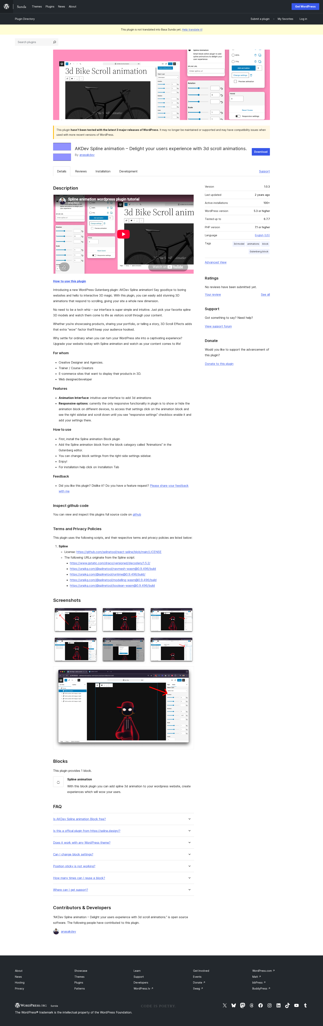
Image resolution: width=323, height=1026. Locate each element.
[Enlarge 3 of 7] (189, 612)
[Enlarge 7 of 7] (189, 671)
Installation (103, 171)
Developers (141, 982)
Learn (137, 970)
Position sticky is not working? (74, 866)
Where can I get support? (70, 890)
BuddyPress (261, 988)
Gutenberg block (259, 251)
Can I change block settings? (73, 854)
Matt (256, 976)
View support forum (218, 326)
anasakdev (87, 155)
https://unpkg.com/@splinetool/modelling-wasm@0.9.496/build (113, 580)
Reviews (81, 171)
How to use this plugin (69, 281)
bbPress (259, 982)
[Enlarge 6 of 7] (189, 641)
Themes (79, 976)
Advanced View (216, 262)
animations (253, 243)
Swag (198, 988)
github (137, 514)
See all (265, 294)
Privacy (19, 988)
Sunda (54, 1005)
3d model (239, 243)
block (265, 243)
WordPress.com (263, 970)
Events (197, 976)
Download (260, 151)
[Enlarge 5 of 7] (141, 641)
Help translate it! (192, 29)
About (18, 970)
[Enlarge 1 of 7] (93, 612)
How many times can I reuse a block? (79, 878)
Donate (199, 982)
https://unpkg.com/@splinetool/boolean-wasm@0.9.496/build (112, 585)
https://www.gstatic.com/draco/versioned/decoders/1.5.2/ (110, 563)
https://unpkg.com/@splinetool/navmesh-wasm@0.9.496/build (113, 569)
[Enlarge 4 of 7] (93, 641)
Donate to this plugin (219, 364)
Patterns (79, 988)
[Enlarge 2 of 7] (141, 612)
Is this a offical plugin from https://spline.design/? (86, 831)
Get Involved (201, 970)
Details (61, 171)
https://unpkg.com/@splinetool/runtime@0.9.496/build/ (107, 574)
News (18, 976)
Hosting (19, 982)
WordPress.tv (143, 988)
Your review (213, 294)
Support (264, 171)
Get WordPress (305, 6)
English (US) (262, 235)
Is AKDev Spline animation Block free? (79, 819)
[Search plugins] (54, 42)
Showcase (80, 970)
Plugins (78, 982)
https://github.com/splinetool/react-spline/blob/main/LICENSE (119, 552)
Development (128, 171)
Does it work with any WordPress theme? (81, 842)
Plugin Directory (25, 18)
